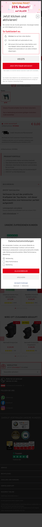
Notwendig (9, 258)
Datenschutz (25, 286)
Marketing (8, 265)
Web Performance (11, 262)
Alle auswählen (21, 271)
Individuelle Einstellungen (21, 283)
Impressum (16, 286)
